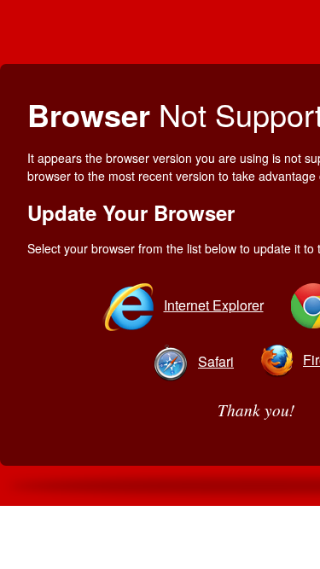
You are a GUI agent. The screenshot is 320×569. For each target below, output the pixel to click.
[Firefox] (280, 359)
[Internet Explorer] (131, 305)
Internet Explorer (214, 305)
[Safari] (174, 361)
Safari (216, 361)
